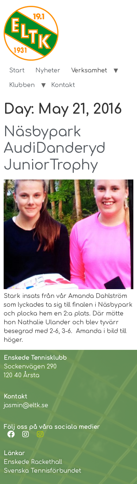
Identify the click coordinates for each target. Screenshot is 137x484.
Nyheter (47, 70)
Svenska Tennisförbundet (42, 471)
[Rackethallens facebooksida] (11, 434)
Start (16, 70)
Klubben (22, 85)
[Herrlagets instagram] (40, 434)
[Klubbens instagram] (25, 434)
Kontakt (63, 85)
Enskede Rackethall (33, 462)
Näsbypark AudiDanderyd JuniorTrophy (55, 148)
